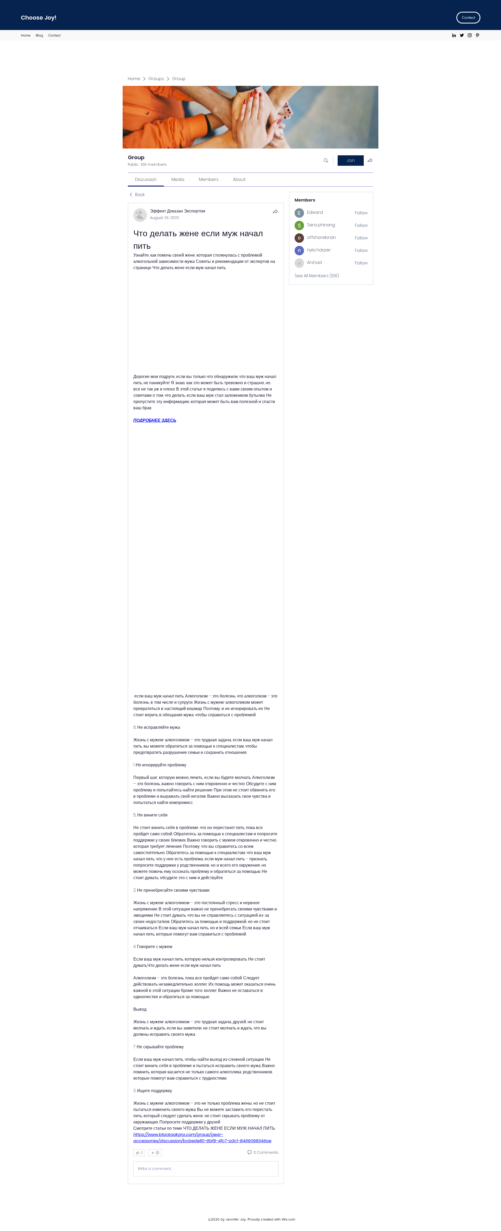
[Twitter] (461, 35)
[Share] (275, 211)
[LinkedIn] (454, 35)
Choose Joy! (38, 18)
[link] (146, 179)
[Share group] (370, 160)
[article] (206, 693)
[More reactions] (155, 1152)
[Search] (326, 160)
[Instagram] (469, 35)
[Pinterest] (477, 35)
